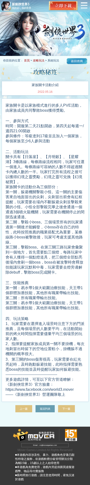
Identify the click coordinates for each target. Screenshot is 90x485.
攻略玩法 (38, 60)
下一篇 (66, 408)
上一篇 (24, 408)
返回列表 (45, 408)
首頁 (27, 60)
